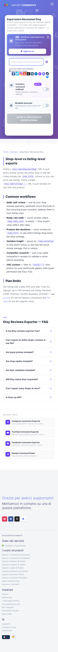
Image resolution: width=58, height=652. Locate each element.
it (6, 637)
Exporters (14, 152)
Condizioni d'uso (9, 627)
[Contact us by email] (23, 518)
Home (5, 152)
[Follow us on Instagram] (4, 518)
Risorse (5, 594)
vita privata (7, 630)
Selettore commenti (10, 584)
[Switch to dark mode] (13, 636)
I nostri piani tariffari (10, 601)
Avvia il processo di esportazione (29, 119)
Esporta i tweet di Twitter (13, 568)
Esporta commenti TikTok (13, 574)
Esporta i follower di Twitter (14, 561)
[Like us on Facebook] (10, 518)
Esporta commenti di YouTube (15, 571)
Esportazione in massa (19, 71)
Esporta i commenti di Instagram (16, 558)
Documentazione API (11, 604)
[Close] (48, 37)
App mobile (7, 614)
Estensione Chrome (10, 611)
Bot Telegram (8, 607)
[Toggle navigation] (52, 4)
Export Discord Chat (10, 581)
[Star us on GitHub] (17, 518)
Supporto (6, 624)
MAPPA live (7, 597)
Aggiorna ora (28, 51)
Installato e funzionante (15, 545)
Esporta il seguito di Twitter (13, 565)
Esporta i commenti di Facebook (16, 555)
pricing (6, 297)
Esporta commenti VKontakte (14, 578)
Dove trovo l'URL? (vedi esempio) (21, 69)
